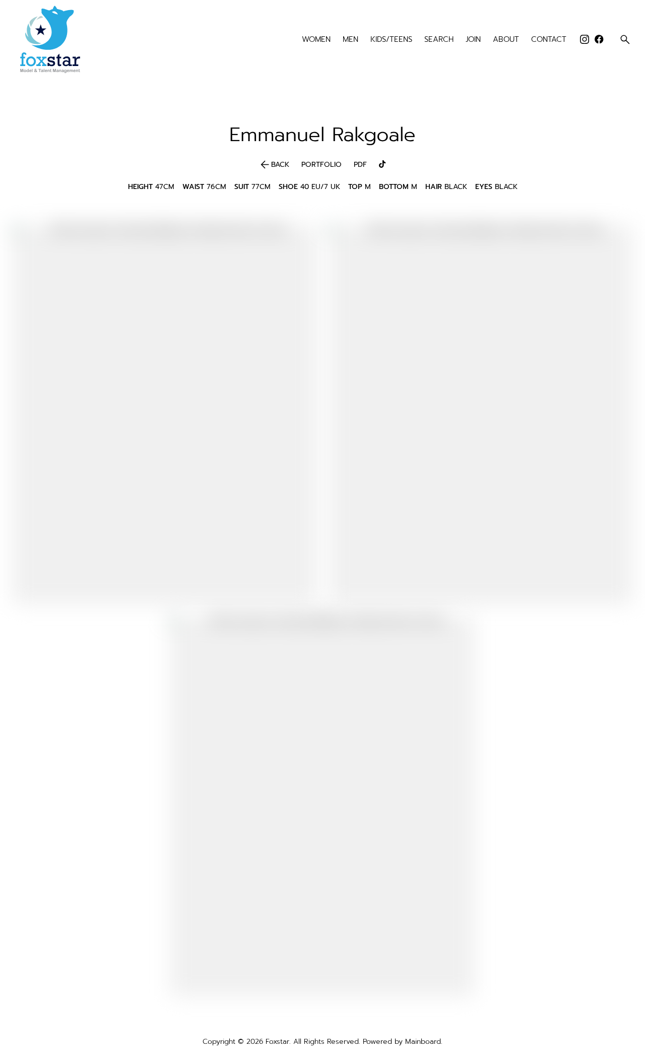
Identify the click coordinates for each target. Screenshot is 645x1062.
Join (473, 39)
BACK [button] (274, 164)
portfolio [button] (321, 164)
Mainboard (423, 1041)
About (506, 39)
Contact (548, 39)
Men (350, 39)
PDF (360, 164)
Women (316, 39)
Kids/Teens (391, 39)
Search (439, 39)
